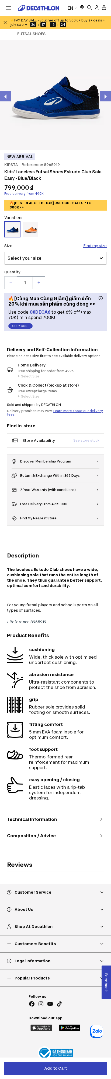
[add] (38, 282)
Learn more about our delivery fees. (55, 412)
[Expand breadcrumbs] (7, 33)
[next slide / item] (105, 96)
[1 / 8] (55, 95)
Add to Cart (55, 1068)
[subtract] (10, 282)
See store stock (86, 440)
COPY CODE (20, 326)
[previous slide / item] (5, 96)
